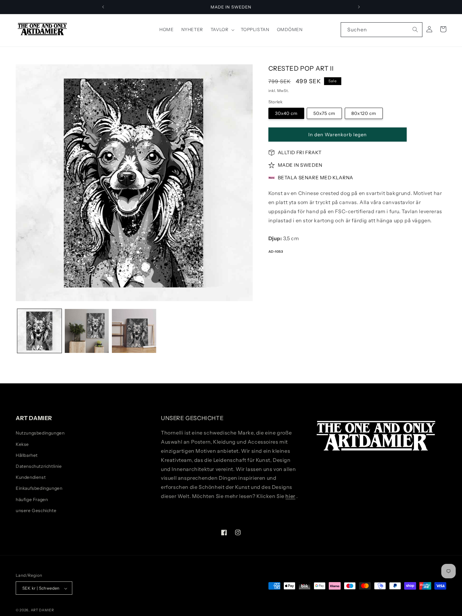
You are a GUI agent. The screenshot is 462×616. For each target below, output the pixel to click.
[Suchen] (415, 29)
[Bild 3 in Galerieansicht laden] (134, 331)
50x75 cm (324, 113)
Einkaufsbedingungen (39, 488)
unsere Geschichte (36, 510)
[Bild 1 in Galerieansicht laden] (39, 331)
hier (290, 496)
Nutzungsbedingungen (40, 433)
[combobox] (381, 30)
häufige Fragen (32, 499)
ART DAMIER (42, 610)
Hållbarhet (27, 455)
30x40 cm (286, 113)
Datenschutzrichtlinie (39, 466)
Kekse (22, 444)
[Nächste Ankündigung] (359, 7)
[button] (222, 29)
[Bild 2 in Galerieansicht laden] (87, 331)
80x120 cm (363, 113)
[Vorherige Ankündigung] (103, 7)
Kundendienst (31, 477)
